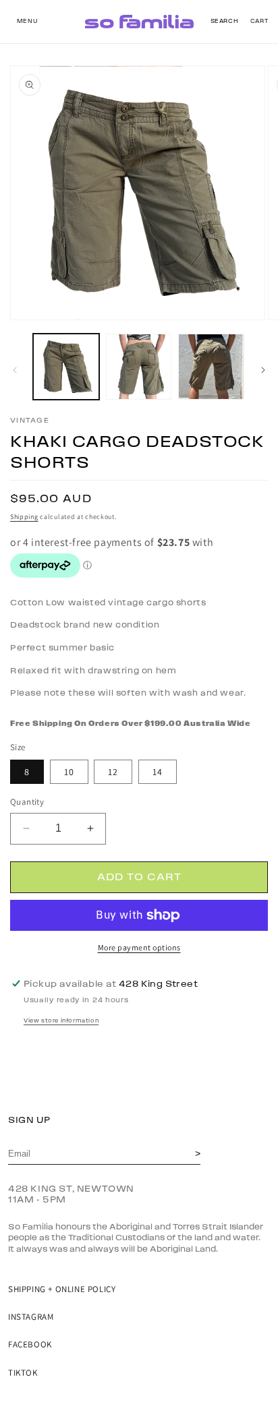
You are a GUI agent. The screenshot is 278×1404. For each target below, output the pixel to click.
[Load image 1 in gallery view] (66, 367)
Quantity (27, 801)
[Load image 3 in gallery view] (211, 367)
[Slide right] (263, 370)
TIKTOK (23, 1372)
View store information (61, 1021)
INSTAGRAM (30, 1316)
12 (113, 772)
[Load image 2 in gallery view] (139, 367)
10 (69, 772)
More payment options (139, 947)
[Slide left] (15, 370)
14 (157, 772)
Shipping (24, 516)
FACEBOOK (30, 1344)
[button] (27, 21)
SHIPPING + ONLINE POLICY (61, 1289)
